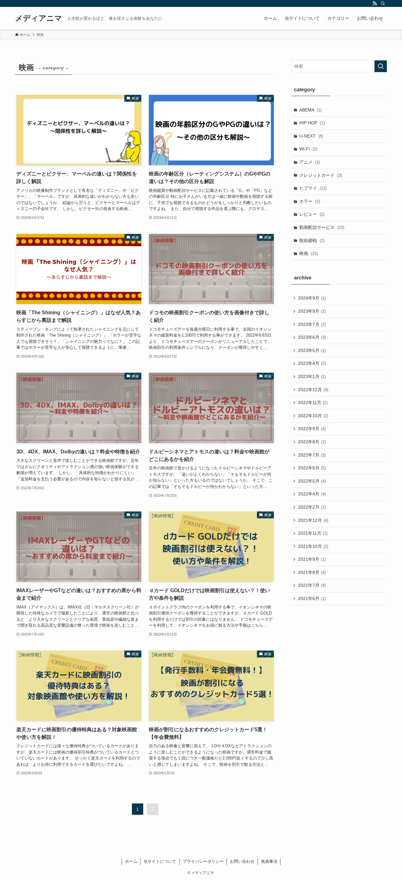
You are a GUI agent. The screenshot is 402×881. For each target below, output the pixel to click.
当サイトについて (160, 861)
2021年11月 (313, 533)
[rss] (375, 3)
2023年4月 (312, 363)
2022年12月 (313, 389)
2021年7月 (312, 585)
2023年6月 (312, 337)
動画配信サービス (321, 227)
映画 (308, 253)
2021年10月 (313, 546)
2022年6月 (312, 467)
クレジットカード (320, 175)
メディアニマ (38, 18)
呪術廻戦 (311, 240)
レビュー (311, 214)
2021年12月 (313, 520)
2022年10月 (313, 415)
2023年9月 (312, 311)
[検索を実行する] (380, 66)
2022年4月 (312, 493)
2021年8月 (312, 572)
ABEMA (310, 109)
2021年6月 (312, 598)
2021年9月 (312, 559)
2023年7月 (312, 324)
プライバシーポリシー (203, 861)
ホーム (131, 861)
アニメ (309, 162)
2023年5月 (312, 350)
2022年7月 (312, 454)
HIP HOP (312, 122)
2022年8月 (312, 441)
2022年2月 (312, 507)
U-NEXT (311, 135)
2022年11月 (313, 402)
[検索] (383, 3)
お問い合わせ (242, 861)
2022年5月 (312, 481)
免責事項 (269, 861)
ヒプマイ (313, 188)
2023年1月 (312, 376)
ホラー (309, 201)
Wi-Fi (308, 148)
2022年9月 (312, 428)
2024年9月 (312, 297)
